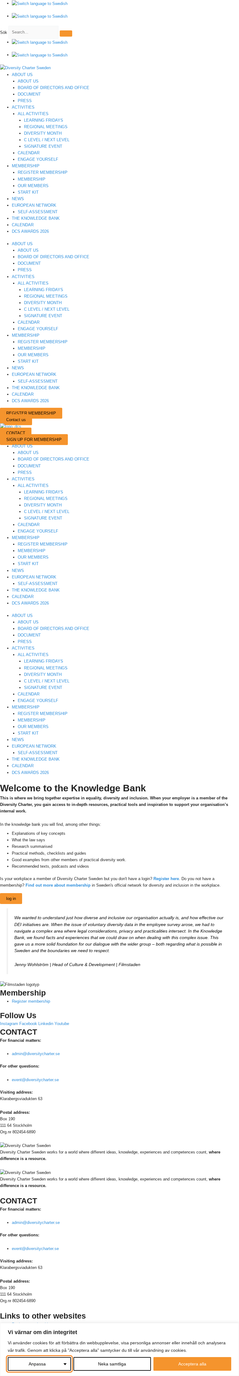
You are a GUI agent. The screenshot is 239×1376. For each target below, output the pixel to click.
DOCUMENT (29, 94)
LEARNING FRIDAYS (43, 120)
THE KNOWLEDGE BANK (36, 218)
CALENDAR (29, 153)
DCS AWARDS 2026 (30, 231)
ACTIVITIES (23, 107)
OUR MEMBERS (33, 185)
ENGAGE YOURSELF (38, 159)
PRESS (25, 100)
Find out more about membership (58, 885)
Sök (3, 32)
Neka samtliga (112, 1363)
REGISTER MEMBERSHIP (43, 172)
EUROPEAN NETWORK (34, 205)
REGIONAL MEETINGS (46, 126)
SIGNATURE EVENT (43, 146)
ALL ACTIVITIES (33, 113)
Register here (166, 878)
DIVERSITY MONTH (43, 133)
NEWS (18, 198)
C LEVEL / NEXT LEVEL (46, 139)
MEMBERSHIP (26, 166)
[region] (119, 1349)
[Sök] (66, 33)
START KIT (28, 192)
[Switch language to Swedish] (40, 3)
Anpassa (37, 1363)
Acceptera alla (192, 1363)
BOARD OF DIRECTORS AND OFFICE (53, 87)
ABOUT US (22, 74)
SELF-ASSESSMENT (38, 211)
